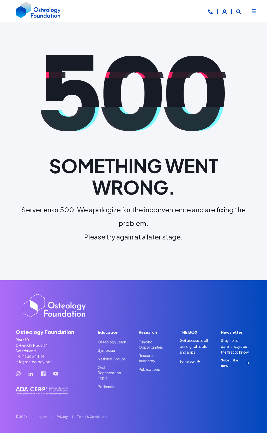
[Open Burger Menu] (254, 11)
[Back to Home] (38, 11)
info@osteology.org (34, 361)
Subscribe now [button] (230, 363)
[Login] (225, 11)
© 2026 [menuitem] (22, 417)
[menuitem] (112, 341)
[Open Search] (238, 11)
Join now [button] (187, 361)
